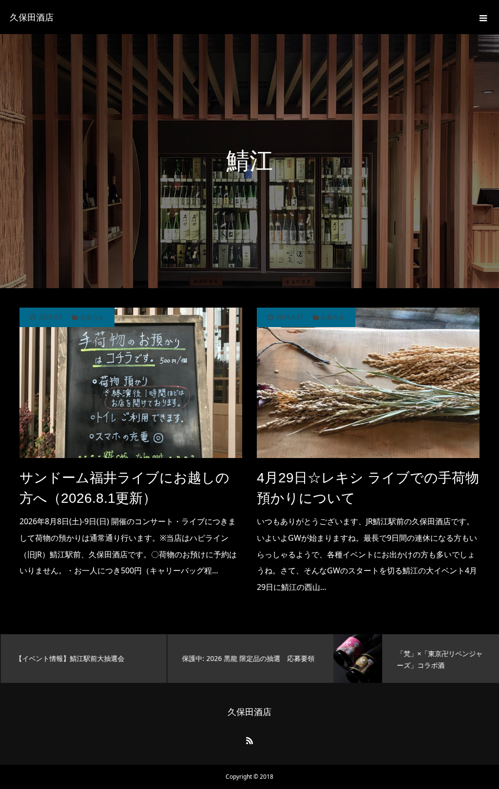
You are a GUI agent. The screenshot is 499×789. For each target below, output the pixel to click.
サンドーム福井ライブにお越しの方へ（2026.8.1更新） (124, 488)
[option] (83, 658)
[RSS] (249, 740)
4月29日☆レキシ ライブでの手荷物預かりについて (368, 488)
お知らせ (92, 317)
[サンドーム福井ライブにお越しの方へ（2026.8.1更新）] (130, 383)
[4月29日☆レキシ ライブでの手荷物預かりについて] (368, 383)
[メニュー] (482, 17)
